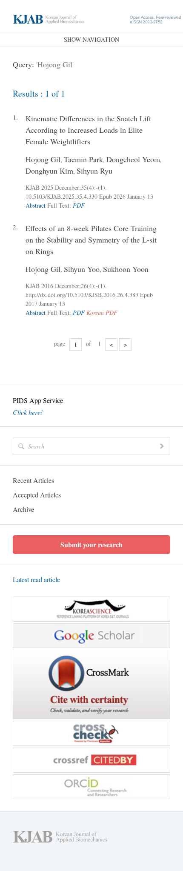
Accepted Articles (37, 494)
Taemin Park (83, 159)
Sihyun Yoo (82, 269)
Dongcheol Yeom (133, 159)
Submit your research (91, 544)
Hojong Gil (43, 159)
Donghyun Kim (49, 171)
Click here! (28, 412)
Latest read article (36, 579)
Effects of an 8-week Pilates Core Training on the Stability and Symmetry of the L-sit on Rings (91, 239)
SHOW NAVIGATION (91, 39)
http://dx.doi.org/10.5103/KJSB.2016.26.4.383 (82, 295)
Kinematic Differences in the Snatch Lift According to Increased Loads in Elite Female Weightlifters (88, 129)
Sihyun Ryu (94, 171)
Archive (23, 509)
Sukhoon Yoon (126, 269)
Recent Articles (33, 480)
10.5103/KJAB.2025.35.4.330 (61, 196)
